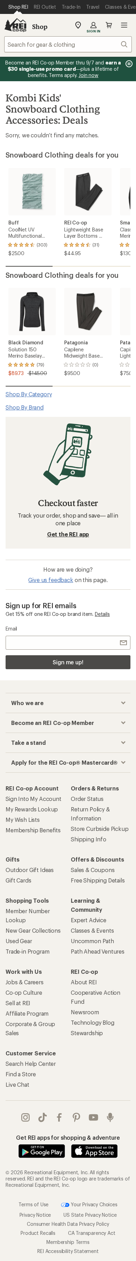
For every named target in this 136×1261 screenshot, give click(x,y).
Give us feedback (50, 579)
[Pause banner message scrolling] (128, 64)
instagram (25, 1117)
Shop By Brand (25, 407)
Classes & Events (92, 930)
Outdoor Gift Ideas (30, 869)
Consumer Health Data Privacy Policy (68, 1223)
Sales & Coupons (93, 869)
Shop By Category (29, 394)
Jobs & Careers (25, 982)
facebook (59, 1117)
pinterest (76, 1117)
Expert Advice (88, 920)
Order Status (87, 798)
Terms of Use (33, 1204)
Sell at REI (18, 1003)
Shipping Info (88, 839)
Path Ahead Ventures (97, 951)
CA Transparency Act (91, 1233)
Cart (109, 25)
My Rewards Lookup (32, 809)
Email (11, 629)
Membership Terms (67, 1242)
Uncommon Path (92, 941)
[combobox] (68, 44)
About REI (84, 982)
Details (102, 614)
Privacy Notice (35, 1214)
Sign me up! (68, 662)
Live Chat (17, 1084)
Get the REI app (68, 534)
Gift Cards (18, 880)
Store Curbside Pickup (100, 828)
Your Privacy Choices (93, 1204)
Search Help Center (31, 1063)
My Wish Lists (23, 819)
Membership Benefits (33, 830)
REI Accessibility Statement (68, 1251)
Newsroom (85, 1012)
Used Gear (19, 941)
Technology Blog (92, 1022)
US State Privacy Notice (89, 1214)
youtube (93, 1117)
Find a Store (21, 1074)
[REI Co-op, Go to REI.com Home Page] (15, 25)
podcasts (110, 1117)
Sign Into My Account (33, 798)
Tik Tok (42, 1117)
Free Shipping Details (98, 880)
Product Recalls (38, 1233)
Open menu (124, 25)
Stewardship (87, 1033)
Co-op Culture (24, 992)
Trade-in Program (27, 951)
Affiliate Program (27, 1013)
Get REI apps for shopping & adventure (68, 1137)
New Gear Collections (33, 930)
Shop (39, 26)
